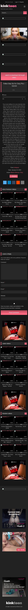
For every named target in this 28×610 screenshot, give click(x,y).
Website (3, 295)
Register (22, 2)
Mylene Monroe (15, 172)
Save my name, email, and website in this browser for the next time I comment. (12, 307)
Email (3, 289)
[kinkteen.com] (11, 6)
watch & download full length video (15, 76)
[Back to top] (23, 605)
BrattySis (14, 176)
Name (3, 282)
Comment (3, 262)
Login (16, 2)
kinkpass (16, 167)
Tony (21, 172)
